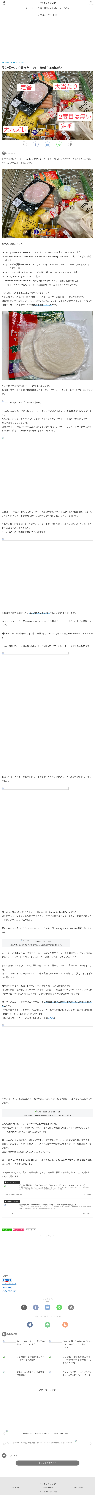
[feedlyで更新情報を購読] (47, 1325)
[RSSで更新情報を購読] (65, 1325)
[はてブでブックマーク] (47, 144)
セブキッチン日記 (47, 3)
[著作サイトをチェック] (30, 1325)
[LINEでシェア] (59, 144)
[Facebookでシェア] (36, 144)
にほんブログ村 (9, 1283)
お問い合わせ (78, 1487)
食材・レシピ (19, 1230)
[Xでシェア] (24, 144)
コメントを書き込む (47, 1463)
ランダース (31, 1230)
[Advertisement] (47, 38)
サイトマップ (16, 1487)
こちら (51, 1018)
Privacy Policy (48, 1487)
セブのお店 (8, 1230)
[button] (71, 144)
